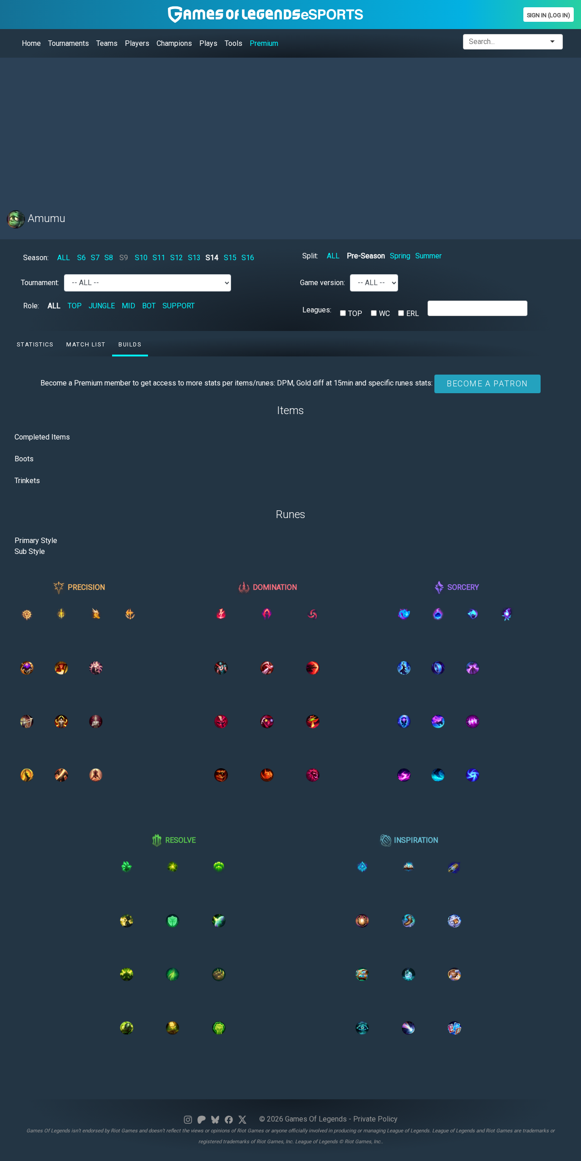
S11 (159, 257)
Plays (208, 43)
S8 (108, 257)
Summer (428, 256)
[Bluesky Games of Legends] (215, 1119)
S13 (194, 257)
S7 (95, 257)
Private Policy (375, 1119)
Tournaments (68, 43)
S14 (212, 257)
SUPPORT (178, 305)
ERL (412, 313)
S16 (247, 257)
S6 (81, 257)
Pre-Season (366, 256)
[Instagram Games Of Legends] (188, 1119)
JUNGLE (102, 305)
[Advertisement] (279, 128)
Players (137, 43)
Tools (233, 43)
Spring (400, 256)
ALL (63, 257)
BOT (149, 305)
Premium (264, 43)
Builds (130, 344)
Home (31, 43)
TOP (75, 305)
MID (128, 305)
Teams (107, 43)
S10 (141, 257)
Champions (174, 43)
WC (384, 313)
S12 (176, 257)
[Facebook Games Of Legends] (229, 1119)
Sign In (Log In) (548, 15)
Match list (85, 344)
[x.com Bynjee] (242, 1119)
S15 (230, 257)
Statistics (35, 344)
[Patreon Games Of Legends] (201, 1119)
